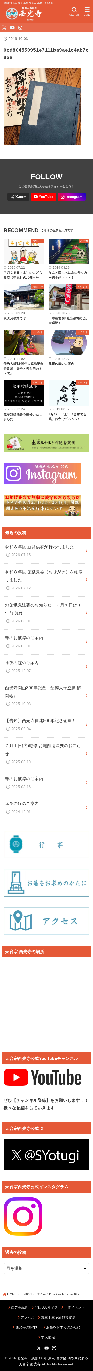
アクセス (27, 1317)
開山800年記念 (46, 1307)
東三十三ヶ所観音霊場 (58, 1317)
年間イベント (74, 1307)
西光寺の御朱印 (28, 1327)
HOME (12, 1294)
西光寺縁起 (19, 1307)
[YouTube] (12, 27)
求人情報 (48, 1337)
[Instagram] (20, 27)
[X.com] (4, 27)
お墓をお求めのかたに (63, 1327)
